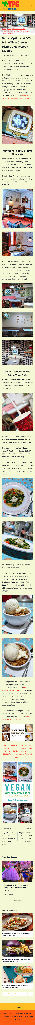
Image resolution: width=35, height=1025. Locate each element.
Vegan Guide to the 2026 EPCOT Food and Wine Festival (16, 934)
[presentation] (17, 871)
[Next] (30, 880)
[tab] (14, 900)
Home (4, 29)
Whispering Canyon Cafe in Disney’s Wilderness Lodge (16, 98)
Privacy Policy (17, 1008)
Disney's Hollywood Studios (16, 29)
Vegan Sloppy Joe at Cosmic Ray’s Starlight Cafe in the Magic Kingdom (26, 836)
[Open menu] (31, 5)
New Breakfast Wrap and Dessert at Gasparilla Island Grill (15, 986)
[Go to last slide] (4, 880)
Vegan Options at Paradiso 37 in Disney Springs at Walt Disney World (9, 836)
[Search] (30, 994)
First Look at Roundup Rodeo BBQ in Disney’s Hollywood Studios (16, 887)
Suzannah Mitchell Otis (11, 55)
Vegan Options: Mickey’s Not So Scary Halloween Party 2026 (16, 960)
